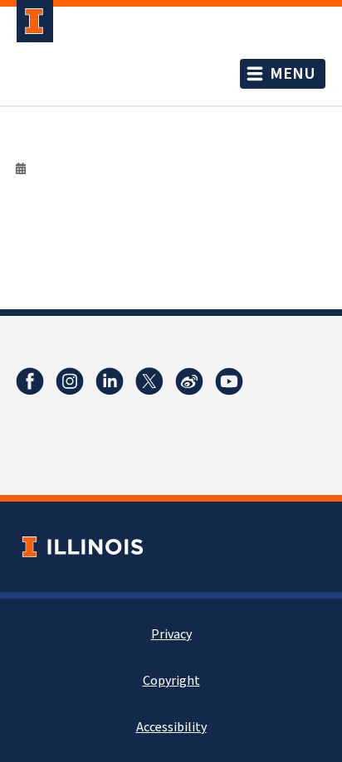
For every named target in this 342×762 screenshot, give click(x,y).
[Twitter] (149, 381)
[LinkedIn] (109, 381)
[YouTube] (229, 381)
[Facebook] (30, 381)
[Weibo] (189, 381)
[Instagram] (69, 381)
